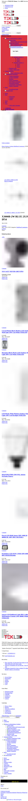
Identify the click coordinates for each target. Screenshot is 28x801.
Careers (7, 698)
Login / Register (8, 773)
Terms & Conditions (10, 709)
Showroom (12, 96)
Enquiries (7, 697)
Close (2, 777)
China (6, 682)
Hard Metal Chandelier (14, 82)
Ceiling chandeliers (14, 76)
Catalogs (11, 98)
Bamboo (11, 79)
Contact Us (7, 695)
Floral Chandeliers (13, 80)
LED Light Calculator (14, 105)
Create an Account (5, 791)
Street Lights (20, 73)
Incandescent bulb (13, 89)
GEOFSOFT (18, 715)
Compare (6, 772)
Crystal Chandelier (13, 77)
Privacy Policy (8, 706)
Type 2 (18, 60)
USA (6, 684)
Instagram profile (9, 691)
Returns (7, 707)
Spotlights (19, 47)
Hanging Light (12, 68)
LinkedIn (7, 694)
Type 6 (18, 67)
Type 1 (18, 58)
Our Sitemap (8, 713)
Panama (7, 681)
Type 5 (18, 65)
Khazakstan (8, 678)
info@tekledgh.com (10, 656)
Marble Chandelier (13, 86)
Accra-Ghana (8, 677)
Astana (6, 680)
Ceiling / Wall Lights (14, 69)
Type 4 (18, 64)
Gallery (11, 99)
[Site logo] (9, 12)
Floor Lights (19, 44)
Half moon (18, 46)
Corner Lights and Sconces (18, 42)
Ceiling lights (12, 40)
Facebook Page (8, 693)
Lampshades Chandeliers (15, 84)
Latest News (8, 711)
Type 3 (18, 61)
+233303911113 (11, 653)
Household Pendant (14, 83)
